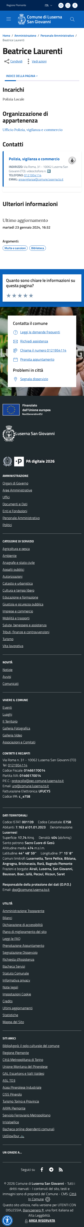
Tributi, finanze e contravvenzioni (26, 632)
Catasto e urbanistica (18, 583)
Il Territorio (10, 721)
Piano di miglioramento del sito (25, 931)
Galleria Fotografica (16, 728)
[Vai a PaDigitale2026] (29, 461)
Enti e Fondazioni (15, 511)
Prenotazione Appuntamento (23, 945)
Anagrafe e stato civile (19, 562)
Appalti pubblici (13, 569)
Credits (7, 1001)
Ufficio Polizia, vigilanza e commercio (32, 130)
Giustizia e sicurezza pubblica (23, 604)
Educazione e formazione (20, 597)
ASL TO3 (9, 1080)
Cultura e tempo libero (18, 590)
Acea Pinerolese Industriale (22, 1087)
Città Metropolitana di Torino (23, 1059)
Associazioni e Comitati (19, 742)
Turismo (8, 638)
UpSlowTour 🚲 (13, 1136)
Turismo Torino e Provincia (21, 1101)
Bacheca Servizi (14, 966)
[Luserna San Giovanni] (21, 19)
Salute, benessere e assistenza (25, 625)
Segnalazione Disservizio (20, 952)
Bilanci (7, 917)
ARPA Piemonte (14, 1108)
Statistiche (10, 1015)
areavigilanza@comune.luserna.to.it (41, 179)
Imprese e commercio (18, 611)
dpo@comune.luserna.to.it (31, 889)
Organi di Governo (15, 483)
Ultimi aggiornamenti (18, 1008)
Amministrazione (25, 35)
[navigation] (8, 18)
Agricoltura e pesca (16, 548)
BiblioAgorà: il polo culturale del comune (31, 1045)
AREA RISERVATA (42, 1220)
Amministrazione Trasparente (23, 910)
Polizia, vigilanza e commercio (34, 159)
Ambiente (10, 555)
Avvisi (7, 676)
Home (6, 35)
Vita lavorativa (13, 645)
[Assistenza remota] (48, 1199)
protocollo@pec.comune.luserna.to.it (38, 780)
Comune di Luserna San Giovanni (44, 19)
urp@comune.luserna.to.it (30, 786)
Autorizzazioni (12, 576)
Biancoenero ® (33, 1210)
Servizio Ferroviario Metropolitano (26, 1115)
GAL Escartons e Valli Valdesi (23, 1073)
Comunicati (11, 683)
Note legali (10, 987)
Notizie (7, 669)
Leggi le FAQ (11, 938)
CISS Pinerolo (12, 1094)
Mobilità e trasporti (16, 618)
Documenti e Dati (15, 504)
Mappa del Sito (13, 1021)
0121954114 (32, 175)
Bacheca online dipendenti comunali (28, 1129)
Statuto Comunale (16, 973)
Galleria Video (12, 735)
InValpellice (11, 1122)
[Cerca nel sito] (72, 19)
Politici (7, 524)
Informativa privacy (16, 980)
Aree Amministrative (17, 490)
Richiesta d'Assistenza (18, 959)
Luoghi (7, 714)
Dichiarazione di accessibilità (23, 924)
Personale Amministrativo (57, 35)
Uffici (6, 497)
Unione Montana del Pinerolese (25, 1066)
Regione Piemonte (16, 5)
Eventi (7, 707)
